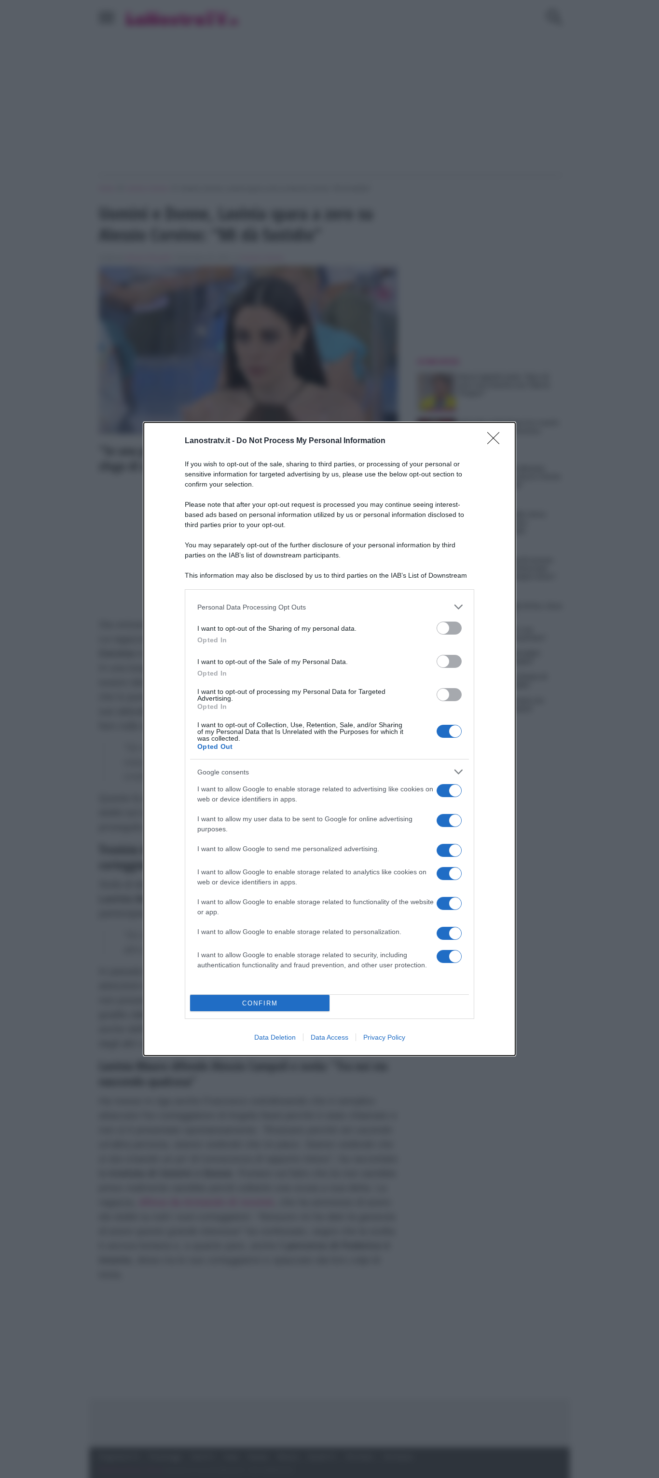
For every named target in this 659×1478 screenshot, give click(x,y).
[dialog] (329, 739)
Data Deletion (275, 1037)
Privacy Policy (384, 1037)
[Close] (496, 441)
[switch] (449, 628)
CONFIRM (260, 1003)
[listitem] (329, 607)
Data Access (329, 1037)
